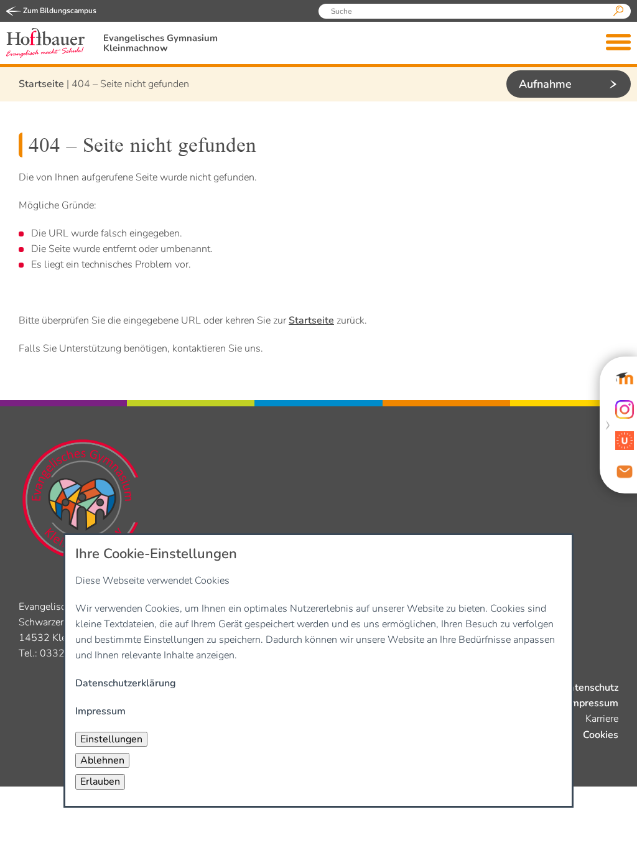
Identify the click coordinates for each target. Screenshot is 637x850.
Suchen (618, 11)
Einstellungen (111, 739)
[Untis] (624, 440)
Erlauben (100, 781)
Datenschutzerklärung (125, 683)
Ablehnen (102, 760)
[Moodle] (624, 378)
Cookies (600, 735)
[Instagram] (624, 409)
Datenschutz (590, 687)
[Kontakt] (624, 471)
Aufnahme (545, 84)
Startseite (41, 84)
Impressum (593, 703)
